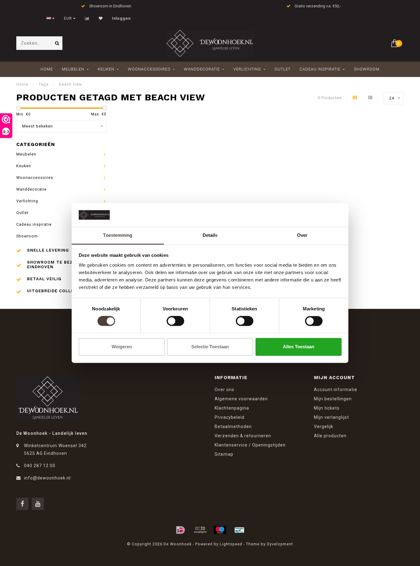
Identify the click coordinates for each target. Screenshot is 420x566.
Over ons (224, 389)
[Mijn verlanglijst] (101, 18)
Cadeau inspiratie (319, 69)
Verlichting (247, 69)
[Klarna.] (200, 530)
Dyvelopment (280, 544)
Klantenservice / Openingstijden (250, 445)
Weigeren (122, 346)
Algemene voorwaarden (241, 398)
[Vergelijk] (87, 18)
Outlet (283, 69)
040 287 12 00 (39, 465)
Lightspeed (231, 544)
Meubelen (73, 69)
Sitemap (224, 454)
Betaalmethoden (233, 426)
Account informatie (335, 389)
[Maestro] (220, 530)
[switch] (175, 321)
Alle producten (330, 435)
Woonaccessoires (149, 69)
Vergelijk (323, 426)
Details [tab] (210, 235)
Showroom (366, 69)
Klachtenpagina (232, 408)
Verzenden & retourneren (243, 435)
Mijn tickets (326, 408)
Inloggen (121, 18)
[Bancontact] (239, 530)
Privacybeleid (229, 417)
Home (47, 69)
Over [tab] (302, 235)
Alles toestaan (298, 346)
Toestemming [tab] (117, 235)
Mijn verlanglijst (331, 417)
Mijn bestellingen (333, 398)
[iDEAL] (180, 530)
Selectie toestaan (210, 346)
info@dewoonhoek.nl (47, 477)
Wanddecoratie (202, 69)
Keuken (106, 69)
